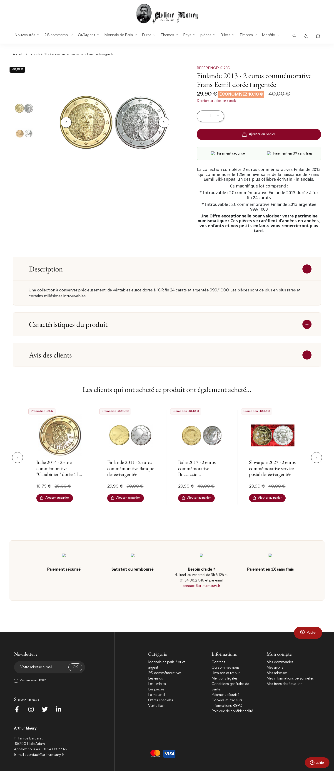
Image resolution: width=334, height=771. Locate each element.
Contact (218, 662)
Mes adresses (277, 673)
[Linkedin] (59, 709)
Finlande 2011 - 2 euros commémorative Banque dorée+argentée (130, 468)
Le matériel (156, 695)
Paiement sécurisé (225, 695)
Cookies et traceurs (227, 700)
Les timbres (157, 684)
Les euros (155, 678)
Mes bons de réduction (284, 684)
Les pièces (156, 689)
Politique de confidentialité (232, 711)
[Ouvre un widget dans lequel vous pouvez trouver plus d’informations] (317, 763)
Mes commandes (280, 662)
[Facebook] (17, 709)
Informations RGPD (227, 705)
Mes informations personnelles (290, 678)
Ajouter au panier (262, 134)
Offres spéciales (160, 700)
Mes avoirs (275, 667)
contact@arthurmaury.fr (201, 586)
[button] (308, 633)
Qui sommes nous (225, 667)
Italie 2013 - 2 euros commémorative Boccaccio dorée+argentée (197, 471)
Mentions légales (224, 678)
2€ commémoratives (165, 673)
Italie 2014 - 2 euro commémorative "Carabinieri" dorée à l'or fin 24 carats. (59, 471)
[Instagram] (31, 709)
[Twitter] (45, 709)
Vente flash (156, 705)
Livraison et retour (226, 673)
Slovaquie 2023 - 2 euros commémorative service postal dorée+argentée (272, 468)
